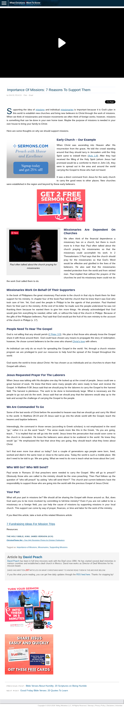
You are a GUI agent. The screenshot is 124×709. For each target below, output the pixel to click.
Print (25, 95)
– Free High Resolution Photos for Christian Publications (36, 540)
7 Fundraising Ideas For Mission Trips (31, 524)
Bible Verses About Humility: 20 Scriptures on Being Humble (56, 686)
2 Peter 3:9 (55, 334)
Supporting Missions (58, 547)
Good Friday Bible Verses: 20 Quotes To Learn (44, 690)
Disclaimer (110, 705)
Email (31, 95)
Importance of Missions (27, 547)
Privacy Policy (100, 705)
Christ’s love (78, 341)
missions (40, 109)
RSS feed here (83, 574)
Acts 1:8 (92, 155)
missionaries (67, 109)
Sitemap (91, 705)
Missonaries (43, 547)
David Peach (15, 95)
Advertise (118, 705)
